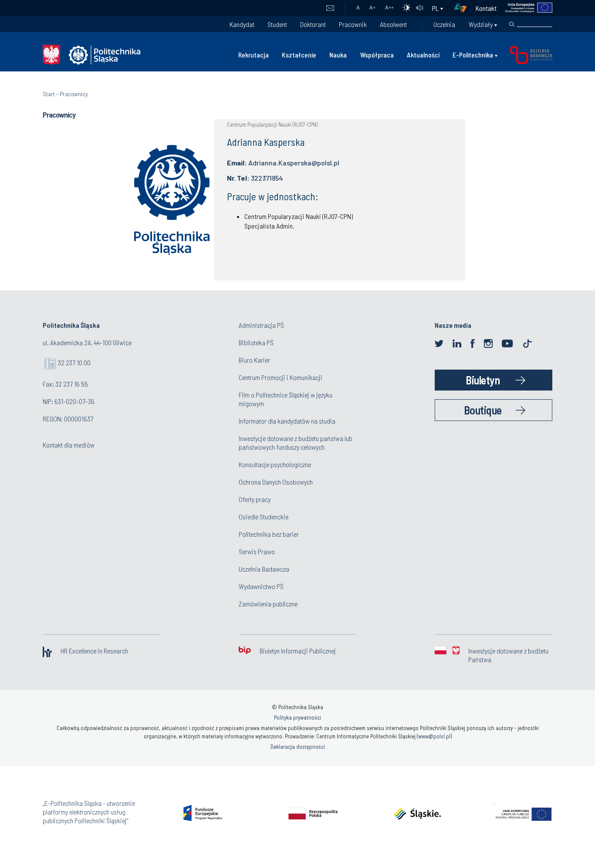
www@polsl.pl (434, 736)
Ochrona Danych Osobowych (276, 482)
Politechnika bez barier (269, 534)
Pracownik (353, 24)
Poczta (330, 8)
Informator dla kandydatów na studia (287, 421)
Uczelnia (444, 24)
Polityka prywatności (297, 717)
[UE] (525, 8)
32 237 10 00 (74, 362)
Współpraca (377, 55)
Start (49, 94)
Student (277, 24)
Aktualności (423, 55)
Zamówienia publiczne (268, 603)
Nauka (338, 55)
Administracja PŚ (261, 325)
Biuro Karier (254, 360)
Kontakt (486, 8)
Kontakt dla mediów (69, 445)
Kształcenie (299, 55)
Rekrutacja (253, 55)
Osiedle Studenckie (263, 516)
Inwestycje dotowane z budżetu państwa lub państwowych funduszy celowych (295, 442)
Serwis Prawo (257, 551)
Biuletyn (483, 380)
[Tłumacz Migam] (463, 8)
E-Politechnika (473, 55)
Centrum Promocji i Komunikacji (280, 377)
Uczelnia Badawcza (264, 569)
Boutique (483, 410)
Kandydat (242, 24)
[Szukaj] (511, 24)
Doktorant (313, 24)
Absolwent (393, 24)
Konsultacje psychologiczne (275, 464)
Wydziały (481, 24)
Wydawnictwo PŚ (261, 586)
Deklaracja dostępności (297, 746)
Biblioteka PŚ (256, 342)
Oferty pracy (254, 499)
